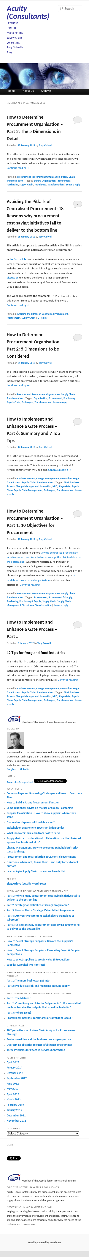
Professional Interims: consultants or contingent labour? (40, 1018)
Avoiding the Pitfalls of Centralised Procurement (42, 314)
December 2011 (16, 1115)
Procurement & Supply (60, 597)
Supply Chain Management (28, 490)
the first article (18, 259)
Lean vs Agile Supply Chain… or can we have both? (36, 871)
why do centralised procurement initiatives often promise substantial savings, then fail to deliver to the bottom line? (44, 557)
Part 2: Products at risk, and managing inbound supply (38, 986)
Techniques (40, 185)
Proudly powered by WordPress (44, 1242)
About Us (28, 91)
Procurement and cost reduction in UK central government (41, 856)
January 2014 (14, 1067)
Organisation (49, 181)
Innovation (66, 478)
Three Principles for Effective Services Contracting (36, 1050)
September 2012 (17, 1078)
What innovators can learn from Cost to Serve (33, 833)
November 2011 (16, 1120)
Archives (46, 91)
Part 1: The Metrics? (18, 998)
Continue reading (18, 168)
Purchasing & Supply (30, 601)
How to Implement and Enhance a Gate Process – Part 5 (32, 629)
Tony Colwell (45, 145)
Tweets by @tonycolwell (20, 782)
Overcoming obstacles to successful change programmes (39, 1045)
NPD (54, 486)
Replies (43, 318)
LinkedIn (24, 769)
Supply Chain (68, 177)
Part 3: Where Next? (19, 1012)
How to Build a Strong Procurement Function (33, 802)
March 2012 (14, 1099)
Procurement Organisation (46, 177)
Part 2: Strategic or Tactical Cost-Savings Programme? (38, 905)
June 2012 (13, 1083)
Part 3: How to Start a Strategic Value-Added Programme (40, 910)
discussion (13, 277)
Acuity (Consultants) (28, 13)
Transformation (15, 181)
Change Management (47, 478)
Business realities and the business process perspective (39, 1039)
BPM (66, 482)
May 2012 (12, 1089)
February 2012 (15, 1105)
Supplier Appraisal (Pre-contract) (26, 965)
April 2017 (13, 1062)
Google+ (11, 769)
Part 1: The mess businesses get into (28, 980)
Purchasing (12, 185)
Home (11, 91)
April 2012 (13, 1094)
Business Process (26, 478)
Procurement (24, 177)
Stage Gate (64, 486)
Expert (37, 181)
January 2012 (14, 1110)
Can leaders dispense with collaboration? (31, 822)
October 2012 (15, 1073)
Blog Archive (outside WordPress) (26, 883)
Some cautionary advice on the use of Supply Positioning (40, 808)
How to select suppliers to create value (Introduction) (38, 959)
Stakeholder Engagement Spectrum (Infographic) (35, 827)
